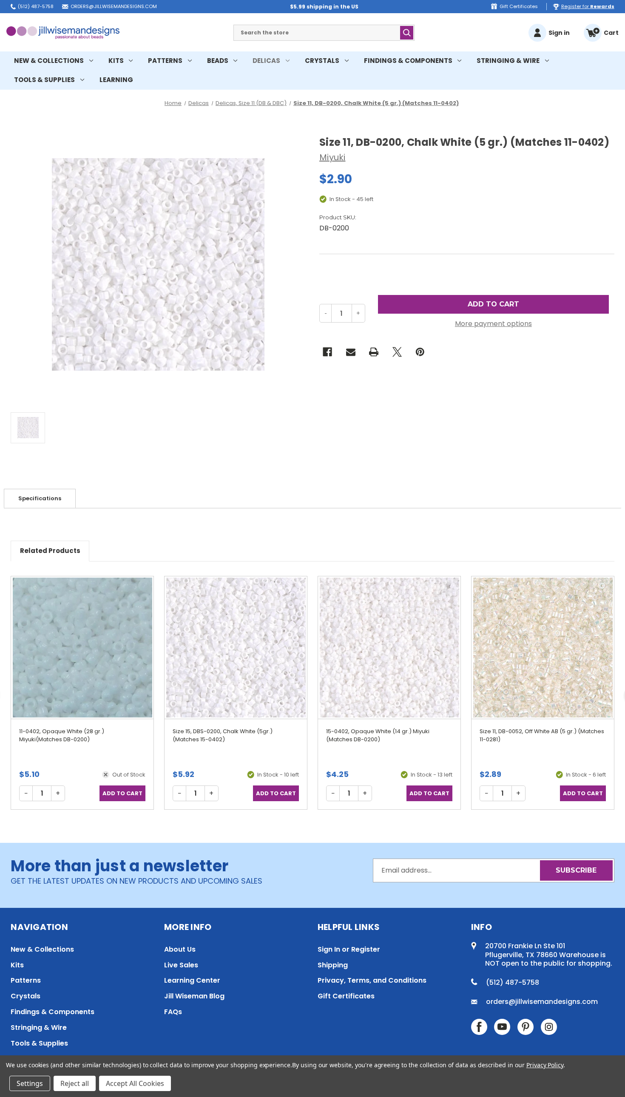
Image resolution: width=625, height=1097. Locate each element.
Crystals (322, 60)
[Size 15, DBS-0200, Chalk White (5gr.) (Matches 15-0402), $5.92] (236, 647)
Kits (116, 60)
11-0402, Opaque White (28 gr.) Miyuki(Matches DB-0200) (61, 735)
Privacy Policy (544, 1065)
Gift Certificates (519, 6)
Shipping (333, 965)
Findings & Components (408, 60)
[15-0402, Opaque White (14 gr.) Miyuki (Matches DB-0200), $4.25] (389, 647)
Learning (116, 79)
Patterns (165, 60)
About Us (180, 949)
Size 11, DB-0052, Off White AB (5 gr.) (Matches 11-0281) (542, 735)
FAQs (173, 1012)
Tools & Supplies (44, 79)
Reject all (74, 1083)
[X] (397, 352)
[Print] (374, 352)
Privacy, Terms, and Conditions (372, 980)
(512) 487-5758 (36, 6)
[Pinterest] (420, 352)
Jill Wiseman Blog (194, 996)
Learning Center (192, 980)
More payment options (493, 324)
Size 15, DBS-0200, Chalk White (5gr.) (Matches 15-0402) (223, 735)
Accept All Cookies (135, 1083)
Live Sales (181, 965)
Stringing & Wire (508, 60)
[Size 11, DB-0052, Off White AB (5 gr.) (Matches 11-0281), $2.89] (543, 647)
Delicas (266, 60)
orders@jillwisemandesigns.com (114, 6)
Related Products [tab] (50, 550)
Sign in (559, 33)
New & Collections (49, 60)
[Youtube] (502, 1027)
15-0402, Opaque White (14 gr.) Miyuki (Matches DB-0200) (377, 735)
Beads (217, 60)
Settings (30, 1083)
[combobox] (324, 33)
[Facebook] (327, 352)
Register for (587, 6)
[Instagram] (549, 1027)
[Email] (351, 352)
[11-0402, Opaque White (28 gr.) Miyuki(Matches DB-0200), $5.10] (82, 647)
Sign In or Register (349, 949)
